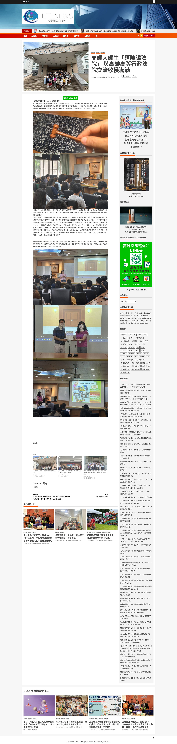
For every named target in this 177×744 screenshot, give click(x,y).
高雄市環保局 (125, 366)
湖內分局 (123, 350)
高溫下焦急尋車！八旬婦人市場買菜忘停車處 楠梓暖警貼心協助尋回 (112, 31)
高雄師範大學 (125, 372)
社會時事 (76, 36)
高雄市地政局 (141, 360)
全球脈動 (34, 36)
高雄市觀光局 (136, 369)
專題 (146, 341)
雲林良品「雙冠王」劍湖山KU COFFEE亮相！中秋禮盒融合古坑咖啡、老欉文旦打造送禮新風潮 (38, 538)
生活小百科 (98, 52)
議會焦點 (106, 718)
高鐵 (122, 360)
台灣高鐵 (134, 341)
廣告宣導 (25, 532)
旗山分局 (123, 347)
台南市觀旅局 (125, 341)
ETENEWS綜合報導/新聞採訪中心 (73, 540)
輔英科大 (129, 356)
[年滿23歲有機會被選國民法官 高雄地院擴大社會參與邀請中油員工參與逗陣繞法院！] (95, 463)
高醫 (148, 356)
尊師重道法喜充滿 (102, 495)
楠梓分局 (131, 347)
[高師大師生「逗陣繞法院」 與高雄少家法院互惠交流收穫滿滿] (70, 463)
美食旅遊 (123, 353)
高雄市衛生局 (125, 369)
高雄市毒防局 (136, 363)
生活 (137, 350)
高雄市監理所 (136, 366)
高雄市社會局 (146, 366)
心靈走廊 (93, 532)
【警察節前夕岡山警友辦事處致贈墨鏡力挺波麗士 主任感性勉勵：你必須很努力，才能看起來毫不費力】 (135, 533)
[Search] (138, 36)
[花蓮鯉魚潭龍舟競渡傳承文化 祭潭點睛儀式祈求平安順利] (102, 519)
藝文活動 (108, 532)
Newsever (97, 742)
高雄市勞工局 (130, 360)
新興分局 (137, 344)
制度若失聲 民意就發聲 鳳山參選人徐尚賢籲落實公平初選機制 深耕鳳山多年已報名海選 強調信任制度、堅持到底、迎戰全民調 (136, 648)
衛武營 (139, 353)
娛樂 (141, 341)
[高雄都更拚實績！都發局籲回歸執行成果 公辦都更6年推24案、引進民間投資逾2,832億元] (105, 705)
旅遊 (144, 344)
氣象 (142, 347)
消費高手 (30, 532)
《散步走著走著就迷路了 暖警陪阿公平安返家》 (136, 497)
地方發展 (96, 718)
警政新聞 (45, 36)
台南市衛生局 (140, 338)
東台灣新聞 (98, 532)
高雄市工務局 (125, 363)
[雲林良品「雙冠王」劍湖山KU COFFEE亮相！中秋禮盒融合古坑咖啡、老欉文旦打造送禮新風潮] (39, 519)
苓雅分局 (131, 353)
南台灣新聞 (91, 718)
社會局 (143, 350)
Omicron (123, 335)
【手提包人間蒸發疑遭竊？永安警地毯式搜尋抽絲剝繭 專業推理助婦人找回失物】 (60, 31)
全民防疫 (56, 36)
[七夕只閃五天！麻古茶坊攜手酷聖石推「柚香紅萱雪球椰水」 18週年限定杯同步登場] (39, 705)
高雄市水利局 (146, 363)
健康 (145, 335)
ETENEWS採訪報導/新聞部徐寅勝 (101, 77)
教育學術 (93, 52)
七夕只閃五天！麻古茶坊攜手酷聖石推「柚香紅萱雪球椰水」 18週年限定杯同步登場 (39, 724)
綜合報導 (103, 52)
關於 (97, 36)
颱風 (136, 356)
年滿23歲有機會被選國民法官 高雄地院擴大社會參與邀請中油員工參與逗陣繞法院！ (95, 472)
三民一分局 (132, 335)
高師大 (142, 356)
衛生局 (146, 353)
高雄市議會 (145, 369)
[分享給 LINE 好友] (70, 98)
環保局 (131, 350)
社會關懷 (65, 36)
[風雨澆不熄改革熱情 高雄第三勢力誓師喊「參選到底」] (70, 519)
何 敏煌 (35, 729)
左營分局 (123, 344)
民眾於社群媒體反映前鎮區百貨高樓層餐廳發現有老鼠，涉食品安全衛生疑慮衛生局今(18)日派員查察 (51, 496)
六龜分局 (123, 338)
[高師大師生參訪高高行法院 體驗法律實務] (45, 463)
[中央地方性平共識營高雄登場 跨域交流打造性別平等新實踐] (72, 705)
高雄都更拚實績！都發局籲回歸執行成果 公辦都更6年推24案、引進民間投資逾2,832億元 (104, 724)
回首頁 (25, 36)
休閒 (139, 335)
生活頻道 (87, 36)
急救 (130, 344)
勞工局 (131, 338)
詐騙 (122, 356)
